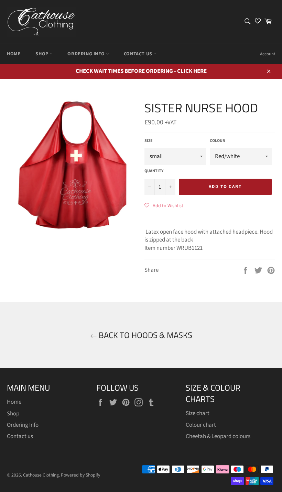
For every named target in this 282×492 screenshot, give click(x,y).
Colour (217, 141)
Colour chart (201, 425)
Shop (42, 54)
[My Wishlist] (258, 22)
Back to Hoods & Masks (144, 335)
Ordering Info (86, 54)
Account (267, 54)
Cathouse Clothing (41, 475)
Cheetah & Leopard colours (218, 436)
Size (148, 141)
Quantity (153, 171)
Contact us (139, 54)
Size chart (197, 413)
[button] (163, 205)
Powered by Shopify (80, 475)
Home (14, 54)
